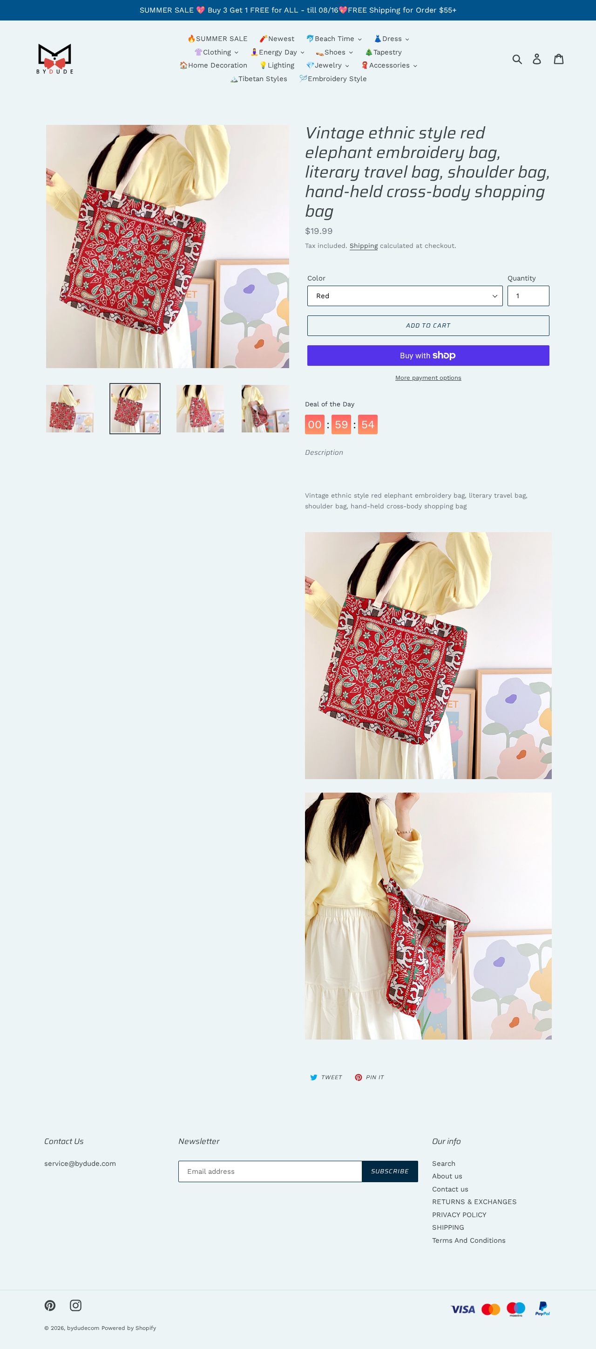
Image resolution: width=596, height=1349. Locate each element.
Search (443, 1163)
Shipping (364, 245)
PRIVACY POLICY (459, 1215)
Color (316, 278)
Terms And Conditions (469, 1240)
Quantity (522, 278)
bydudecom (83, 1328)
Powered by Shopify (129, 1328)
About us (447, 1176)
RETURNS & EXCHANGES (474, 1202)
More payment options (428, 377)
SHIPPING (448, 1227)
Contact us (450, 1189)
